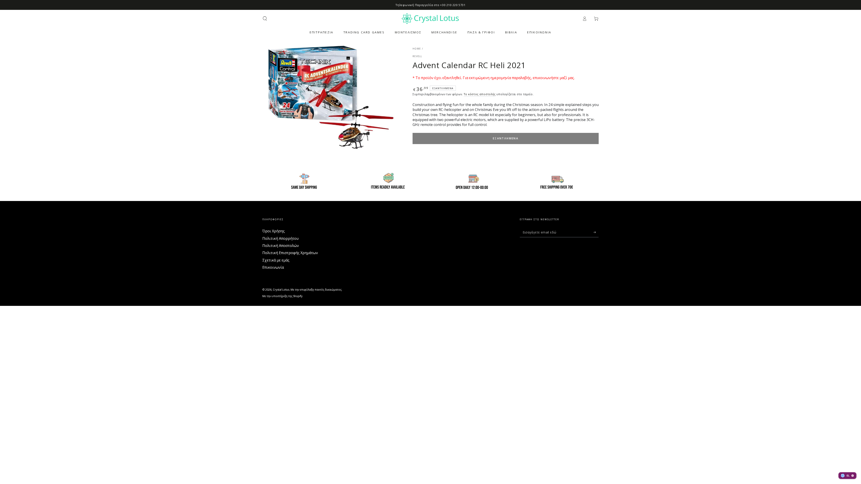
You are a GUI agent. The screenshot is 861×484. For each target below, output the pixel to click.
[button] (265, 19)
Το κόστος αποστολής (480, 94)
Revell (417, 56)
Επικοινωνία (273, 267)
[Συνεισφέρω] (596, 232)
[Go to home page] (430, 19)
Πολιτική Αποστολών (280, 245)
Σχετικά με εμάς (275, 260)
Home (417, 48)
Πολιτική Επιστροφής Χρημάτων (290, 252)
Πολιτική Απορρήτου (280, 238)
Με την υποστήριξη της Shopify (282, 296)
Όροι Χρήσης (273, 231)
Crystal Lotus (281, 290)
